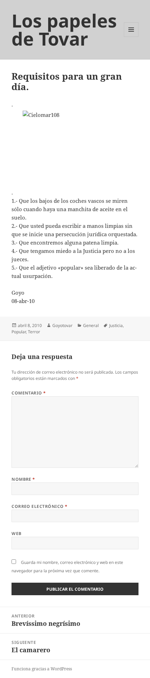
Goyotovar (62, 325)
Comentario (29, 393)
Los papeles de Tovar (64, 29)
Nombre (23, 479)
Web (16, 533)
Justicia (116, 325)
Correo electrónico (40, 506)
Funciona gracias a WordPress (42, 669)
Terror (34, 332)
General (91, 325)
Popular (19, 332)
